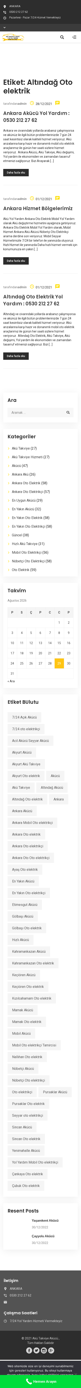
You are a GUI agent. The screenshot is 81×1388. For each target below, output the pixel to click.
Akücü (16, 466)
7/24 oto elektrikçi (26, 729)
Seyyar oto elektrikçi (27, 1115)
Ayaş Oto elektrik (25, 870)
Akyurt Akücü (22, 752)
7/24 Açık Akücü (24, 717)
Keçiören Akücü (23, 975)
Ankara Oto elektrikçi (27, 846)
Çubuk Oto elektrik (26, 1186)
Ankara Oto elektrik (26, 834)
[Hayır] (75, 1374)
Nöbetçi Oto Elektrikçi (28, 561)
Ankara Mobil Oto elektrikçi (32, 823)
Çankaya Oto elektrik (27, 1174)
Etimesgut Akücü (24, 905)
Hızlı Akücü (20, 940)
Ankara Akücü (22, 811)
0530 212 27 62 (18, 11)
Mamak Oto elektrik (26, 1022)
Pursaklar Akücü (55, 1092)
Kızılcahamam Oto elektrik (31, 998)
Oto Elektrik (20, 570)
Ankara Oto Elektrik (26, 483)
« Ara (11, 681)
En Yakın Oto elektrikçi (28, 893)
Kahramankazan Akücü (29, 951)
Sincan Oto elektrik (26, 1139)
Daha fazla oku (16, 172)
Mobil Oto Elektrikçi (26, 552)
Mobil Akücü (21, 1033)
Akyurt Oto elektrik (26, 776)
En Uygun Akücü (24, 500)
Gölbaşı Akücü (22, 916)
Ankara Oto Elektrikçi (27, 492)
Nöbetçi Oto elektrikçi (28, 1080)
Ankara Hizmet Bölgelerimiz (38, 208)
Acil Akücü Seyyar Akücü (30, 741)
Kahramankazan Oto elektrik (33, 963)
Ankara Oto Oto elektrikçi (30, 858)
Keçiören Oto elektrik (28, 987)
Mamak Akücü (22, 1010)
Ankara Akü (20, 474)
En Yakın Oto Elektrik (27, 518)
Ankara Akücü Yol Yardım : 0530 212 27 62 (36, 117)
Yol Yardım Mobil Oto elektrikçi (35, 1162)
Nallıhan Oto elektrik (27, 1057)
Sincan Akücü (22, 1127)
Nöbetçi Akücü (23, 1069)
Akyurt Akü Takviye (26, 764)
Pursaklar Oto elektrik (28, 1104)
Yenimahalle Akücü (26, 1151)
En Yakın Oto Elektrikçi (28, 526)
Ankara (59, 799)
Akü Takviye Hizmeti (27, 457)
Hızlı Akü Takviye (25, 544)
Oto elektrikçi (22, 1092)
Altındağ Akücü (52, 788)
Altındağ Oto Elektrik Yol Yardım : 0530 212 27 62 (33, 300)
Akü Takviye (21, 448)
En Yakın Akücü (23, 509)
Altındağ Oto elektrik (27, 799)
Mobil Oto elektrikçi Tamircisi (34, 1045)
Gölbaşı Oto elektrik (27, 928)
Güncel (17, 535)
